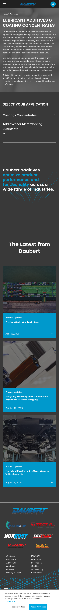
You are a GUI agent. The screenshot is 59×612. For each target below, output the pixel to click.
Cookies (35, 565)
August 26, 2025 (13, 482)
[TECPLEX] (43, 536)
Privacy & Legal (13, 572)
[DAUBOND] (16, 525)
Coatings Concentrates (19, 115)
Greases (10, 569)
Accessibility (37, 569)
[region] (29, 600)
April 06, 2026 (12, 333)
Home (5, 13)
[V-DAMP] (16, 546)
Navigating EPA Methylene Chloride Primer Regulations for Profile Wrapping (26, 398)
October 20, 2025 (14, 408)
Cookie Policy (11, 601)
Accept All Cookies (38, 607)
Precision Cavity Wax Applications (22, 322)
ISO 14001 (36, 559)
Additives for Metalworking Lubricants (22, 126)
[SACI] (43, 546)
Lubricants (11, 559)
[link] (5, 4)
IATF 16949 (36, 562)
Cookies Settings (18, 607)
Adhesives (11, 562)
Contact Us (36, 572)
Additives (14, 13)
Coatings (10, 556)
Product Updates (13, 317)
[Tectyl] (43, 525)
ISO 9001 (35, 556)
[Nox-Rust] (16, 536)
